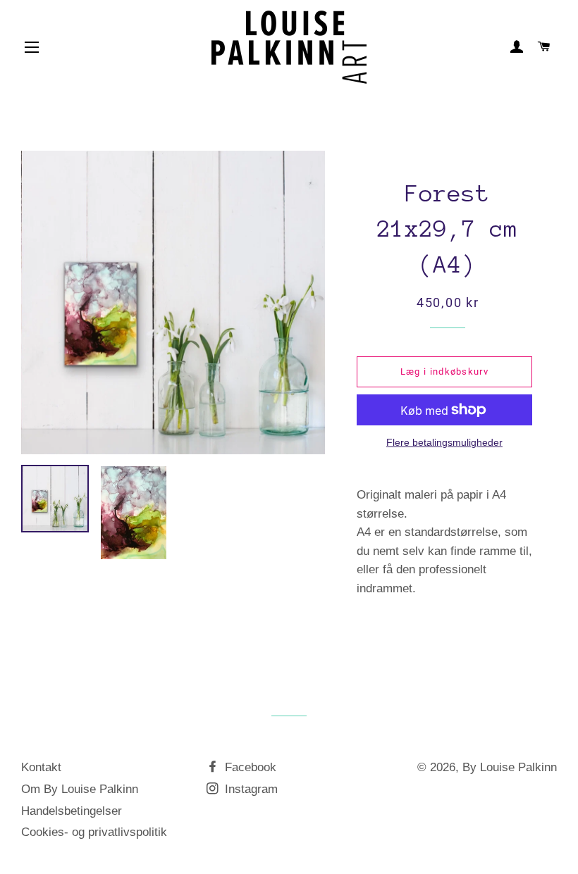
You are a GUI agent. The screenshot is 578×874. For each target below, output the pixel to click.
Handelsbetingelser (71, 811)
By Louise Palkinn (509, 767)
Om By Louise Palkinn (79, 789)
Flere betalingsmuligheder (444, 442)
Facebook (248, 767)
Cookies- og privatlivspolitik (94, 832)
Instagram (249, 789)
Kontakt (41, 767)
